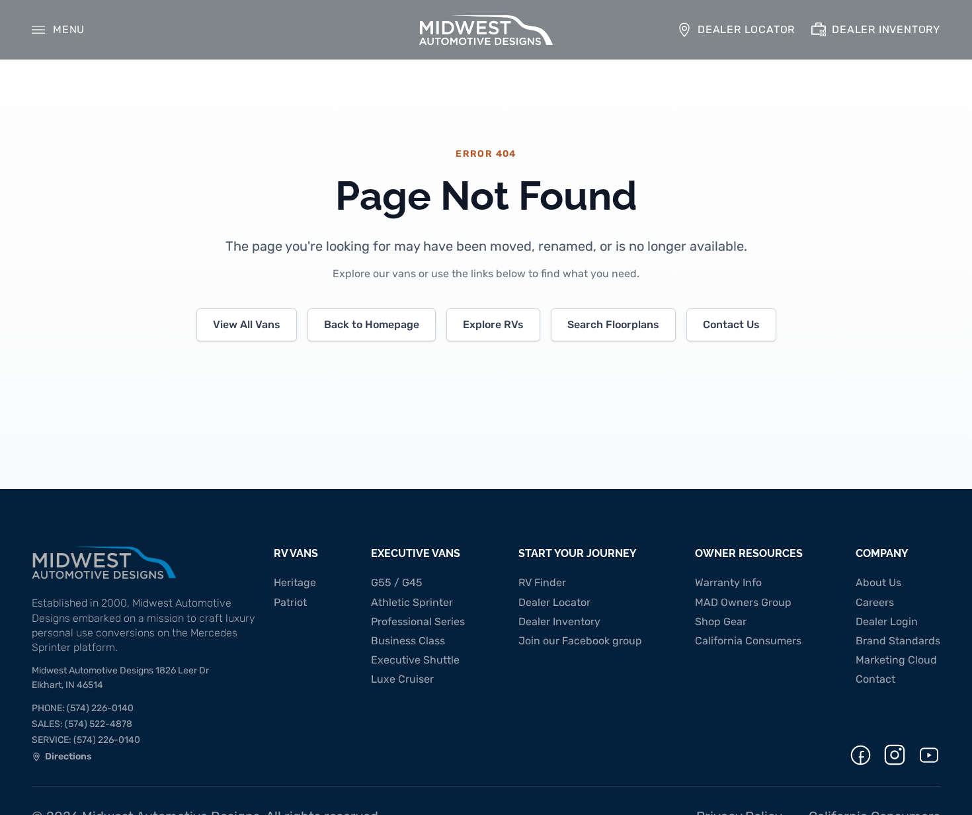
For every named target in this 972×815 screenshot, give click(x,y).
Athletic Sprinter (412, 602)
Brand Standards (898, 640)
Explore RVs (493, 324)
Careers (875, 602)
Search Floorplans (613, 324)
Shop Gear (721, 621)
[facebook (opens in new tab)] (860, 755)
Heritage (295, 582)
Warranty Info (728, 582)
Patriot (290, 602)
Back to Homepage (371, 324)
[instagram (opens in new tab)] (894, 755)
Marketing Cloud (896, 660)
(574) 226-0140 (83, 708)
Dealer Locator (554, 602)
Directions (62, 758)
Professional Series (418, 621)
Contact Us (731, 324)
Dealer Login (887, 621)
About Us (878, 582)
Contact (875, 679)
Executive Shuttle (415, 660)
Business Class (408, 640)
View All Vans (246, 324)
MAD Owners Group (743, 602)
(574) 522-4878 (82, 724)
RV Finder (542, 582)
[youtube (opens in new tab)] (929, 755)
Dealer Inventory (559, 621)
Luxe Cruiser (402, 679)
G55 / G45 (397, 582)
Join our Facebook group (580, 640)
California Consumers (748, 640)
